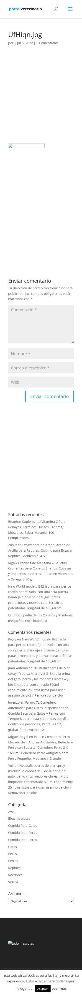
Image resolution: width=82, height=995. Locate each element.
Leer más (59, 988)
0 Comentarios (47, 43)
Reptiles (14, 868)
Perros (13, 861)
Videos (13, 882)
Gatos (12, 847)
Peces (12, 853)
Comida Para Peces (22, 832)
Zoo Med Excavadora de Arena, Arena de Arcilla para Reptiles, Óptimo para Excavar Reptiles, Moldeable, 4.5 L (40, 550)
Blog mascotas (19, 818)
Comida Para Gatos (22, 825)
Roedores (15, 875)
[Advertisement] (41, 100)
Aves (11, 811)
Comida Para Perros (23, 840)
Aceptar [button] (42, 989)
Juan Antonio (18, 668)
